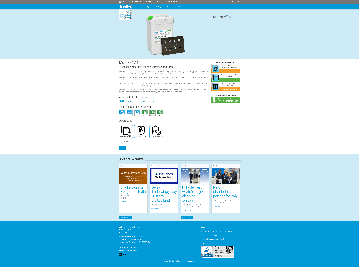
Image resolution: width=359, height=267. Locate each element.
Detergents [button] (160, 7)
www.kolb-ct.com (131, 250)
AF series (151, 101)
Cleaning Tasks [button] (139, 7)
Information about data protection (213, 239)
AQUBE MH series (125, 101)
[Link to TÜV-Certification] (217, 251)
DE (228, 2)
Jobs (185, 7)
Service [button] (170, 7)
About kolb (236, 2)
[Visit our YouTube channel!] (124, 254)
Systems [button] (150, 7)
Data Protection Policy (209, 235)
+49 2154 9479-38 (136, 2)
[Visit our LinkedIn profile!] (120, 254)
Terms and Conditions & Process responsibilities (218, 231)
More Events (124, 217)
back (123, 148)
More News (186, 217)
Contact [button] (178, 7)
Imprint (203, 243)
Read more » (125, 202)
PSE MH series (140, 101)
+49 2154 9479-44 (154, 2)
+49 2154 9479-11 (171, 2)
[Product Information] (126, 132)
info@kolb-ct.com (130, 247)
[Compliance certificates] (156, 132)
